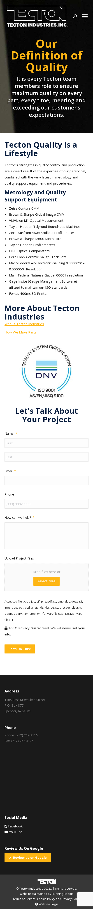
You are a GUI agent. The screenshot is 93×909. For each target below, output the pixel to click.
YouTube (15, 832)
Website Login (48, 904)
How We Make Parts (21, 332)
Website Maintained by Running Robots (47, 894)
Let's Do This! (20, 649)
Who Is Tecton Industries (24, 324)
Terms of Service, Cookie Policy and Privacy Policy (46, 899)
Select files (46, 581)
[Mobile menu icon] (84, 16)
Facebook (15, 826)
